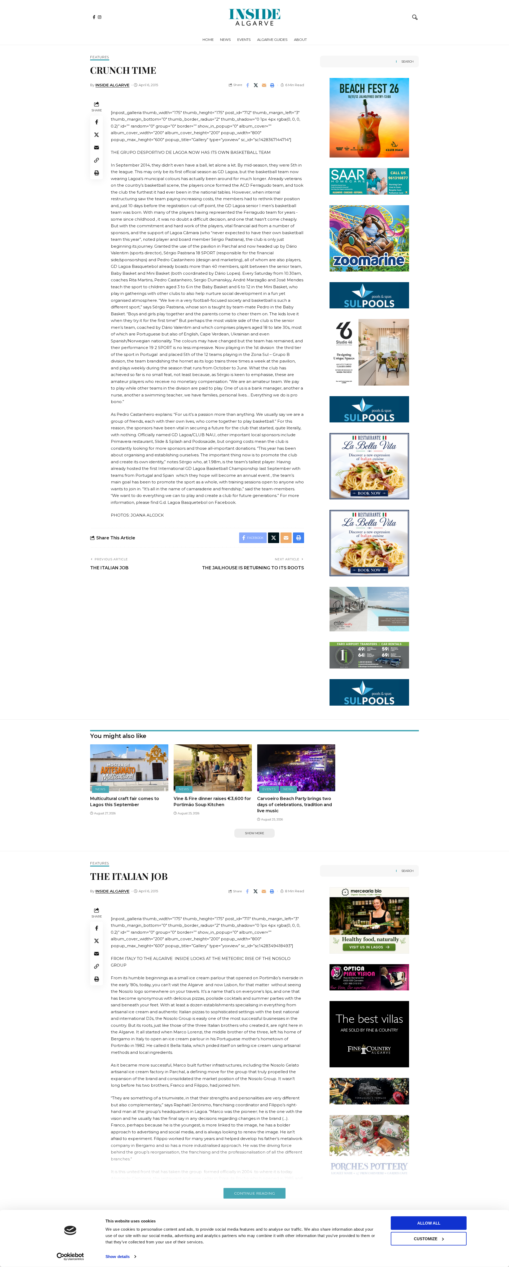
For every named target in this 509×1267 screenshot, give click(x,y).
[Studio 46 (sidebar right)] (369, 351)
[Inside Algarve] (254, 17)
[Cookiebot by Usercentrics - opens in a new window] (70, 1257)
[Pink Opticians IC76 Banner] (369, 976)
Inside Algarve (112, 85)
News (100, 789)
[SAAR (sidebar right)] (369, 181)
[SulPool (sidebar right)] (369, 294)
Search (407, 61)
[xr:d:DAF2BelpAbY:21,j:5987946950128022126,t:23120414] (369, 608)
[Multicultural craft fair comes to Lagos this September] (129, 767)
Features (99, 57)
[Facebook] (93, 17)
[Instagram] (99, 17)
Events (269, 789)
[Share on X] (256, 85)
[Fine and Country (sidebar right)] (369, 1033)
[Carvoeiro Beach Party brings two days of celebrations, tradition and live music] (296, 767)
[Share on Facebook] (247, 85)
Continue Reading (254, 1193)
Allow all (428, 1223)
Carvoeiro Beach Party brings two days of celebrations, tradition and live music (294, 804)
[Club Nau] (369, 117)
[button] (415, 17)
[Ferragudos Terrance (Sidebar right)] (369, 1090)
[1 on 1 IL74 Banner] (369, 654)
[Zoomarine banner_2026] (369, 238)
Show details (118, 1256)
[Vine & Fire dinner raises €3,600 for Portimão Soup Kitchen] (213, 767)
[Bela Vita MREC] (369, 465)
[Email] (264, 85)
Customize (425, 1238)
